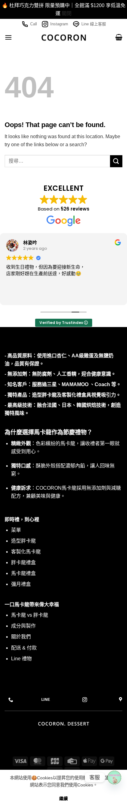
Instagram (59, 24)
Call (33, 24)
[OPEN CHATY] (114, 777)
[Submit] (116, 161)
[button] (8, 37)
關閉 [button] (67, 13)
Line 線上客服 (93, 24)
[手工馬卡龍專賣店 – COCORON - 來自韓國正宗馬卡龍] (64, 37)
